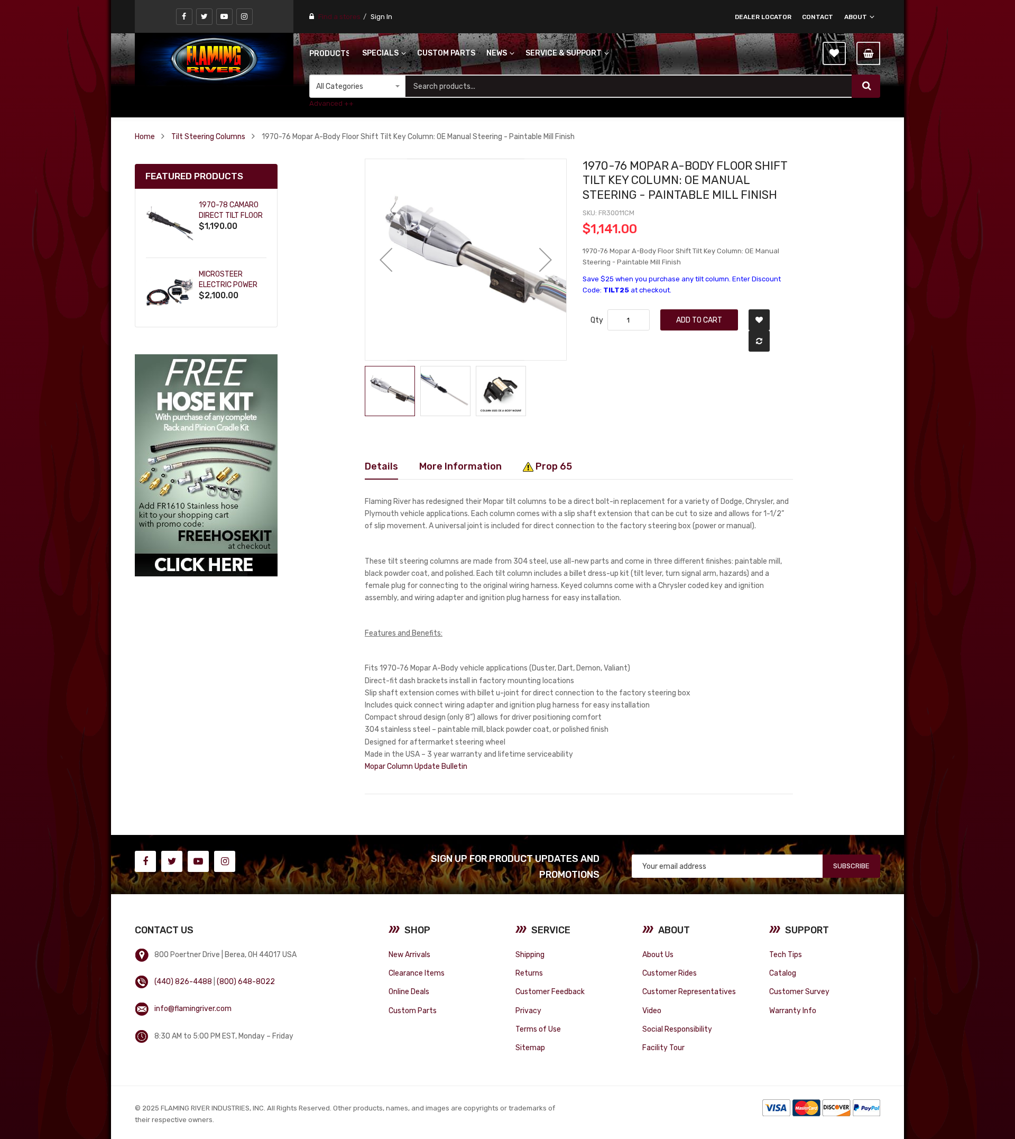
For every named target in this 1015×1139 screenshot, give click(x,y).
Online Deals (409, 991)
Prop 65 (552, 466)
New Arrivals (409, 954)
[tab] (381, 466)
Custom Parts (413, 1010)
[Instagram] (244, 16)
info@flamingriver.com (193, 1008)
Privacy (528, 1010)
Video (651, 1010)
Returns (529, 973)
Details (381, 466)
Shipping (530, 954)
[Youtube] (224, 16)
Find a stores (339, 17)
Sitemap (530, 1047)
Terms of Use (538, 1029)
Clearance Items (417, 973)
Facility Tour (663, 1047)
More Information (460, 466)
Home (145, 136)
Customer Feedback (550, 991)
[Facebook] (184, 16)
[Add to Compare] (759, 341)
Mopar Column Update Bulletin (416, 766)
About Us (657, 954)
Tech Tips (785, 954)
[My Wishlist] (834, 53)
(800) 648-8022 (246, 981)
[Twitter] (204, 16)
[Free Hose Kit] (206, 465)
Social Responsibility (677, 1029)
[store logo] (214, 59)
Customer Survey (799, 991)
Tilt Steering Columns (208, 136)
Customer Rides (669, 973)
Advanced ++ (331, 103)
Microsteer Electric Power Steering (228, 285)
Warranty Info (792, 1010)
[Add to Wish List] (759, 319)
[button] (386, 260)
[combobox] (628, 86)
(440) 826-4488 (183, 981)
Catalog (782, 973)
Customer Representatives (689, 991)
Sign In (381, 17)
